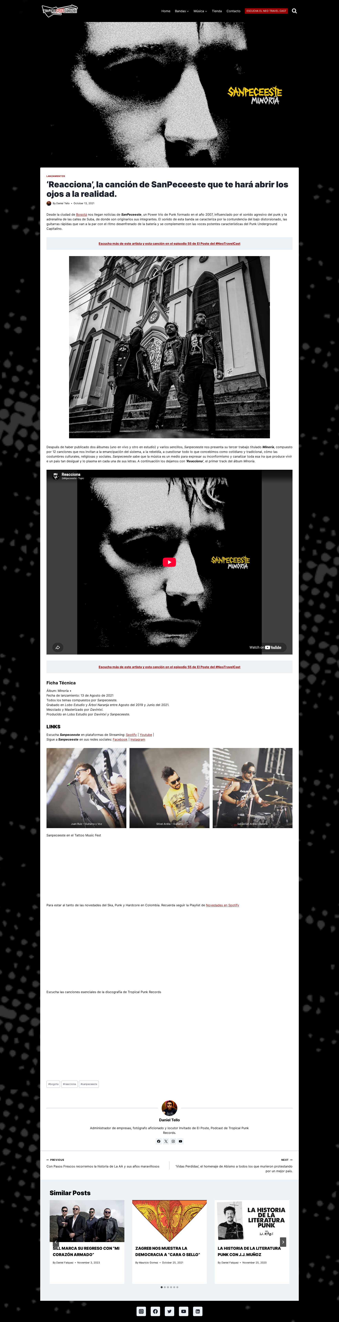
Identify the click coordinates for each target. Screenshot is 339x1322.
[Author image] (48, 203)
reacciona (69, 1084)
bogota (53, 1084)
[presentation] (87, 1221)
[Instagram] (141, 1311)
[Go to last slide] (56, 1242)
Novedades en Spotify (222, 905)
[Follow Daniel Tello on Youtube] (180, 1141)
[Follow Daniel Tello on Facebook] (159, 1141)
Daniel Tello (63, 203)
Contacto (234, 11)
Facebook (120, 739)
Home (165, 11)
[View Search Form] (294, 11)
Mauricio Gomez (148, 1262)
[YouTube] (183, 1311)
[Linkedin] (197, 1311)
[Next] (283, 1242)
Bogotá (81, 214)
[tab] (162, 1287)
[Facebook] (155, 1311)
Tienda (217, 11)
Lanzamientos (55, 176)
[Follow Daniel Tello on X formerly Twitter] (166, 1141)
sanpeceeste (89, 1084)
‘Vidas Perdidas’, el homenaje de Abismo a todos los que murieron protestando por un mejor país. (234, 1165)
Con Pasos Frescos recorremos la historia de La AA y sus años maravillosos (102, 1163)
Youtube (146, 735)
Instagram (137, 739)
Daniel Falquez (64, 1262)
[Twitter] (169, 1311)
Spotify (131, 735)
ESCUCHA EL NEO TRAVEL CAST (266, 10)
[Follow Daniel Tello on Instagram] (173, 1141)
